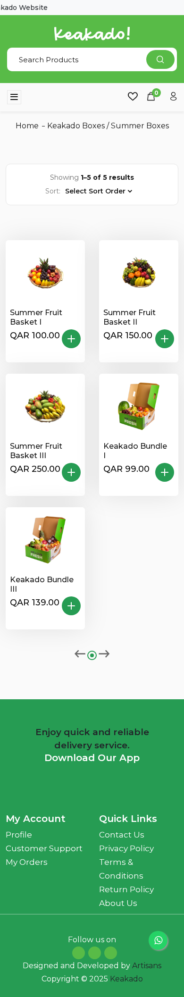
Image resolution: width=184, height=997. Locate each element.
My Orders (27, 862)
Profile (19, 834)
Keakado (126, 978)
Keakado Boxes (76, 125)
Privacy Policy (126, 848)
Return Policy (126, 889)
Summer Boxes (140, 125)
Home (27, 125)
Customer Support (44, 848)
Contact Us (121, 834)
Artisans (146, 965)
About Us (118, 903)
